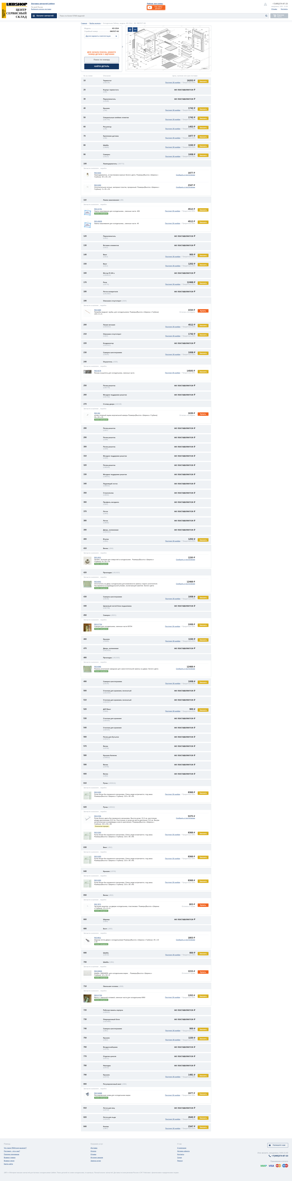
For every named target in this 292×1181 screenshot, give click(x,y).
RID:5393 (97, 792)
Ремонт (180, 1161)
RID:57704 (98, 624)
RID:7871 (97, 904)
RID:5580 (97, 310)
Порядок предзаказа (11, 1154)
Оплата (93, 1151)
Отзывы (274, 9)
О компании (181, 1148)
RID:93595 (98, 971)
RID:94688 (98, 1093)
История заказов (97, 1157)
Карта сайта (8, 1164)
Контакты (284, 9)
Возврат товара (9, 1157)
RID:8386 (97, 667)
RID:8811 (97, 938)
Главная (84, 23)
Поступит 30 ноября (172, 82)
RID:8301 (97, 582)
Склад (179, 1157)
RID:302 (97, 413)
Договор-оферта (183, 1151)
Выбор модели (95, 23)
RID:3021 (97, 557)
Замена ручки (96, 1161)
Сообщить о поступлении (185, 175)
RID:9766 (97, 816)
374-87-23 (280, 4)
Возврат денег (9, 1161)
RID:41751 (98, 209)
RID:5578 (97, 371)
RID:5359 (97, 185)
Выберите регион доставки (41, 9)
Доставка (94, 1148)
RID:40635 (98, 221)
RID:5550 (97, 173)
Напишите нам (279, 1145)
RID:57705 (98, 995)
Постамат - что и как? (12, 1151)
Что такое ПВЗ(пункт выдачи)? (15, 1148)
